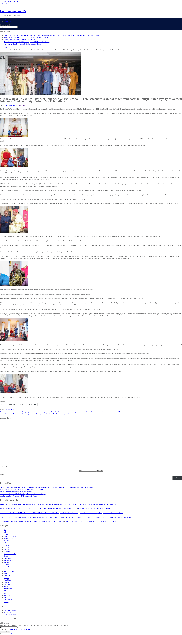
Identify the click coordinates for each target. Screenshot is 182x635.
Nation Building (8, 567)
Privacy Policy (8, 612)
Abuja (5, 530)
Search (2, 474)
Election (6, 547)
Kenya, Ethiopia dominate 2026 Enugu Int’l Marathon (20, 39)
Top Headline (8, 599)
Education (7, 545)
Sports (6, 597)
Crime (5, 543)
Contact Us (7, 21)
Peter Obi (6, 582)
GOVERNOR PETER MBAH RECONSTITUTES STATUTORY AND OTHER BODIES (94, 521)
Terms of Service (13, 629)
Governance (7, 558)
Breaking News (8, 538)
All (5, 532)
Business (6, 541)
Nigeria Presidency (9, 571)
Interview (6, 562)
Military (6, 565)
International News (9, 560)
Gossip (6, 556)
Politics (6, 586)
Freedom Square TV (13, 11)
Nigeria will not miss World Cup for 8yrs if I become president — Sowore (26, 37)
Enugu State (7, 551)
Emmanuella (21, 105)
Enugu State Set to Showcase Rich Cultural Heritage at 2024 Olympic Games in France (93, 504)
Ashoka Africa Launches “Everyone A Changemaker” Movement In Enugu (108, 517)
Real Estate (7, 593)
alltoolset (21, 634)
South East (7, 595)
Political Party (8, 584)
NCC (5, 569)
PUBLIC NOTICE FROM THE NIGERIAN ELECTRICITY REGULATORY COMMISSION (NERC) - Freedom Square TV (39, 513)
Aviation (6, 534)
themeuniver (14, 634)
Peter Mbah (7, 580)
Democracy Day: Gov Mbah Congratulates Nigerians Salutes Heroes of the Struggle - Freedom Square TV (32, 521)
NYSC (6, 573)
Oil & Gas (7, 575)
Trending (6, 602)
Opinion (6, 578)
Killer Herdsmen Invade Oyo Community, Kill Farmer (94, 508)
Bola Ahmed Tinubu (10, 536)
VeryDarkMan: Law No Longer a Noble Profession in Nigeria (22, 44)
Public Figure (8, 591)
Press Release (8, 589)
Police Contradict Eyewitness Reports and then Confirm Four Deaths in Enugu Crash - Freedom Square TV (32, 504)
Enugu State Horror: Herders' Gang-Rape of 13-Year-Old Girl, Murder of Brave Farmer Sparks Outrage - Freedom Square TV (38, 508)
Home (5, 19)
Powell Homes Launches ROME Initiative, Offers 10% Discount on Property (27, 42)
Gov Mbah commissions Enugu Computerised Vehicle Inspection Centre (101, 513)
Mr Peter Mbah (9, 409)
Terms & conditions (10, 610)
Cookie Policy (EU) (10, 614)
